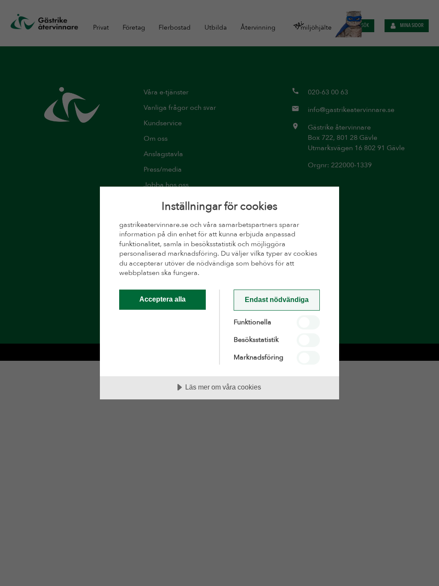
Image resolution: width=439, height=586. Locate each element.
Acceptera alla (162, 299)
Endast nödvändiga (277, 299)
